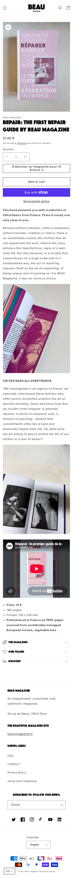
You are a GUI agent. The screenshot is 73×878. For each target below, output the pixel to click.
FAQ (10, 755)
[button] (5, 8)
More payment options (36, 201)
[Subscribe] (61, 805)
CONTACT (14, 764)
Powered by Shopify (47, 871)
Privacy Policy (16, 772)
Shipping (21, 143)
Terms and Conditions (22, 781)
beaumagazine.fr (20, 734)
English (34, 844)
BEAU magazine (31, 871)
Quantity (8, 149)
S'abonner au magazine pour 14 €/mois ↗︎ (36, 168)
